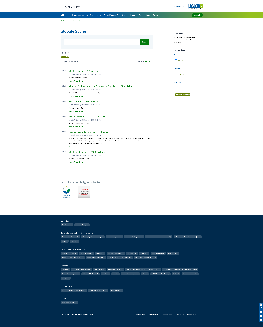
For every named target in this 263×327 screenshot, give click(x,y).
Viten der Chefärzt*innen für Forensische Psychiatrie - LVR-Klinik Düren (102, 86)
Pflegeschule (99, 269)
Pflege (64, 241)
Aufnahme (100, 253)
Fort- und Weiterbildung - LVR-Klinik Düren (89, 131)
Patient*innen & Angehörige (73, 249)
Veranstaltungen (82, 225)
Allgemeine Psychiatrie (70, 237)
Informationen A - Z (69, 253)
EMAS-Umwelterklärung (160, 274)
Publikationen (116, 290)
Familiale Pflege (86, 253)
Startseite (72, 21)
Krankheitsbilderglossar (95, 257)
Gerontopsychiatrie (114, 237)
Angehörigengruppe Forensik (145, 257)
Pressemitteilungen (69, 302)
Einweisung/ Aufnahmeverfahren (73, 290)
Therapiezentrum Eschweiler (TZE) (187, 237)
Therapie (74, 241)
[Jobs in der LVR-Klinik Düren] (261, 320)
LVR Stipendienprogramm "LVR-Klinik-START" (143, 269)
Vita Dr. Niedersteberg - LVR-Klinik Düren (87, 152)
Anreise (115, 274)
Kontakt (105, 274)
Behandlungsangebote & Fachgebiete (77, 233)
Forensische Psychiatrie (134, 237)
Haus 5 (145, 274)
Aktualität (149, 61)
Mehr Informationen (76, 81)
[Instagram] (261, 304)
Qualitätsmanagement (70, 274)
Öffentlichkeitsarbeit (90, 274)
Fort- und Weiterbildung (98, 290)
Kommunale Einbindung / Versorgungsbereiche (180, 269)
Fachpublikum (67, 286)
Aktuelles (65, 221)
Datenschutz (154, 314)
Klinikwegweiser (158, 253)
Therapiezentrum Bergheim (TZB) (159, 237)
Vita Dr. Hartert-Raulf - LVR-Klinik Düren (87, 116)
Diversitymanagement (130, 274)
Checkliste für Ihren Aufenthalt (120, 257)
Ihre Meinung (173, 253)
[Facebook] (261, 308)
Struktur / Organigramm (81, 269)
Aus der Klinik (67, 225)
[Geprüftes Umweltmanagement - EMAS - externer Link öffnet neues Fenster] (66, 192)
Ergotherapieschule (115, 269)
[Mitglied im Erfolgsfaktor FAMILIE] (84, 192)
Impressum (140, 314)
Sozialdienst (132, 253)
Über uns (64, 265)
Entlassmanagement (115, 253)
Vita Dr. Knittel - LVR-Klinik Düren (84, 101)
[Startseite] (188, 7)
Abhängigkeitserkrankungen (93, 237)
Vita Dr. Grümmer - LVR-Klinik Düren (85, 71)
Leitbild (176, 274)
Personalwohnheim (190, 274)
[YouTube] (261, 312)
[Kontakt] (261, 316)
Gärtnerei (65, 278)
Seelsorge (144, 253)
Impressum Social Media (172, 314)
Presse (63, 298)
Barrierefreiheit (192, 314)
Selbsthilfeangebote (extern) (72, 257)
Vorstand (65, 269)
